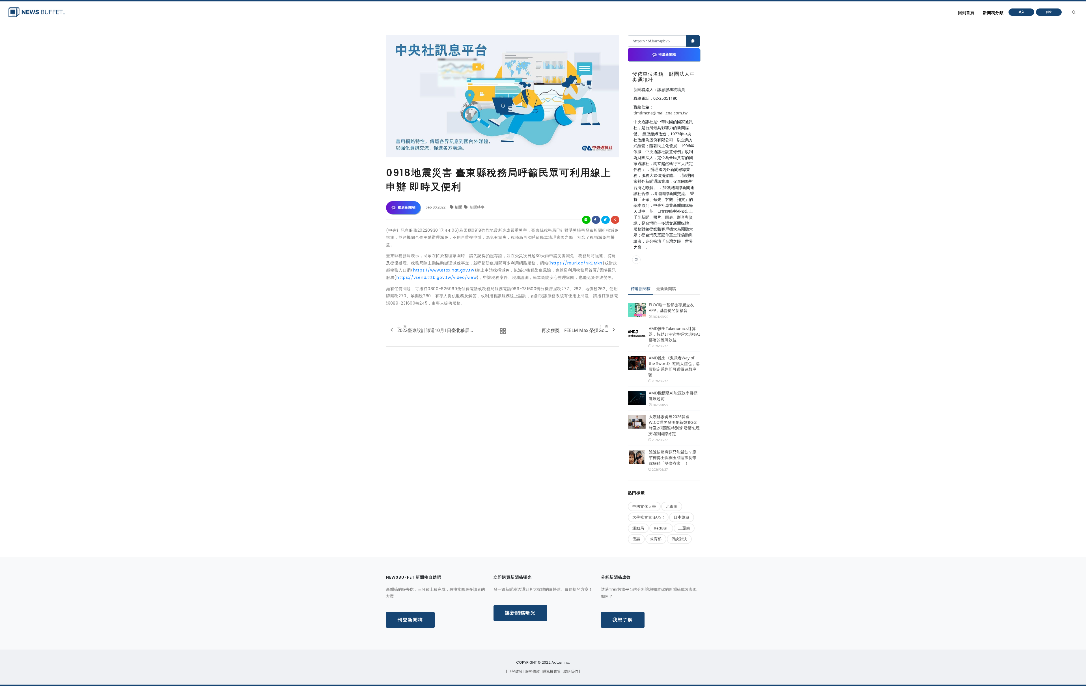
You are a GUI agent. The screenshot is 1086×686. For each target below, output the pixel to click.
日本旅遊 (681, 517)
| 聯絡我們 (570, 671)
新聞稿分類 (993, 13)
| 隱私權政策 (551, 671)
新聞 (459, 207)
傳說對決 (679, 538)
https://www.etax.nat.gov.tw (443, 270)
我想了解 (623, 619)
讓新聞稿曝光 (520, 613)
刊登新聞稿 (410, 619)
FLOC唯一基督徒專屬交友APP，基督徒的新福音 (671, 307)
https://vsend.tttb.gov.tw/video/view (437, 277)
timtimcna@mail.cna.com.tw (661, 113)
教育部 (656, 538)
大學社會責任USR (648, 517)
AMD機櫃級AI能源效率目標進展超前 (673, 395)
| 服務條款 (532, 671)
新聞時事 (476, 207)
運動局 (638, 528)
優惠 (636, 538)
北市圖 (672, 506)
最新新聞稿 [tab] (666, 288)
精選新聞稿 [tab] (640, 288)
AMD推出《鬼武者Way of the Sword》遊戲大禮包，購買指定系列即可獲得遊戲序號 (674, 366)
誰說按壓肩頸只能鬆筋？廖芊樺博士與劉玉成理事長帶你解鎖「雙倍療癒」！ (672, 457)
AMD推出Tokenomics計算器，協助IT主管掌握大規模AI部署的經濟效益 (674, 334)
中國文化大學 (644, 506)
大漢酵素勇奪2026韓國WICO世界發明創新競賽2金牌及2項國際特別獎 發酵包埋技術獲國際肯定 (674, 425)
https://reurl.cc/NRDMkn (576, 263)
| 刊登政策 (514, 671)
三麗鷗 (684, 528)
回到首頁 (966, 13)
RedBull (661, 528)
